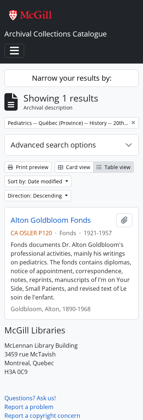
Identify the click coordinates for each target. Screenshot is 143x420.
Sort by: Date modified (36, 181)
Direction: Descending (35, 195)
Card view (77, 167)
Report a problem (29, 407)
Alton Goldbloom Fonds (51, 220)
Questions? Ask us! (30, 398)
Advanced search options (53, 145)
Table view (117, 167)
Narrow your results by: (71, 78)
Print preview (31, 167)
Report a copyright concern (42, 416)
